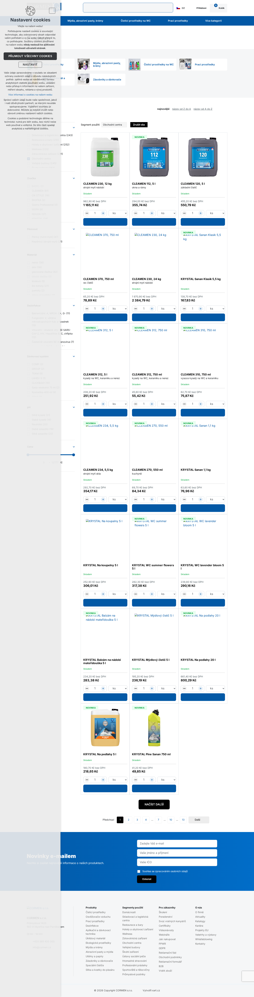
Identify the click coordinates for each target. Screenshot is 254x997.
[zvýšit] (103, 213)
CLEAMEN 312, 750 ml (147, 374)
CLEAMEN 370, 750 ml (98, 279)
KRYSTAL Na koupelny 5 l (100, 565)
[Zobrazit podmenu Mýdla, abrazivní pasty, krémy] (107, 21)
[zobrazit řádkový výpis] (225, 109)
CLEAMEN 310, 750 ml (196, 374)
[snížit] (87, 213)
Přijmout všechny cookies (30, 56)
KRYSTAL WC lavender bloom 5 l (202, 567)
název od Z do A (181, 109)
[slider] (73, 454)
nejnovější (163, 109)
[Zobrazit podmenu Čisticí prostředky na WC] (155, 21)
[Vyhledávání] (128, 7)
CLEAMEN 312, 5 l (95, 374)
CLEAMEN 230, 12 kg (97, 183)
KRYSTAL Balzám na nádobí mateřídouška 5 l (102, 661)
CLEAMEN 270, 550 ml (147, 469)
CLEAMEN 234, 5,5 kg (98, 469)
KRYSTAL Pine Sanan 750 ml (151, 754)
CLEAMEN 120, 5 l (193, 183)
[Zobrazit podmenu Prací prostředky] (192, 21)
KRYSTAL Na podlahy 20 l (198, 659)
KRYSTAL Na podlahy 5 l (99, 754)
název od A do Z (203, 109)
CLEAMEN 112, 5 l (143, 183)
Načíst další (154, 804)
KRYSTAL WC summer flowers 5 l (153, 567)
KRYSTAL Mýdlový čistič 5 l (150, 659)
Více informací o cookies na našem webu (30, 94)
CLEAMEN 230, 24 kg (146, 279)
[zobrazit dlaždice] (220, 109)
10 (171, 819)
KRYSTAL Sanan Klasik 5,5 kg (201, 279)
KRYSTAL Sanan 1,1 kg (196, 469)
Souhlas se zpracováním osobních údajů (165, 871)
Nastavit (30, 64)
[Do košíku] (105, 222)
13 (183, 819)
